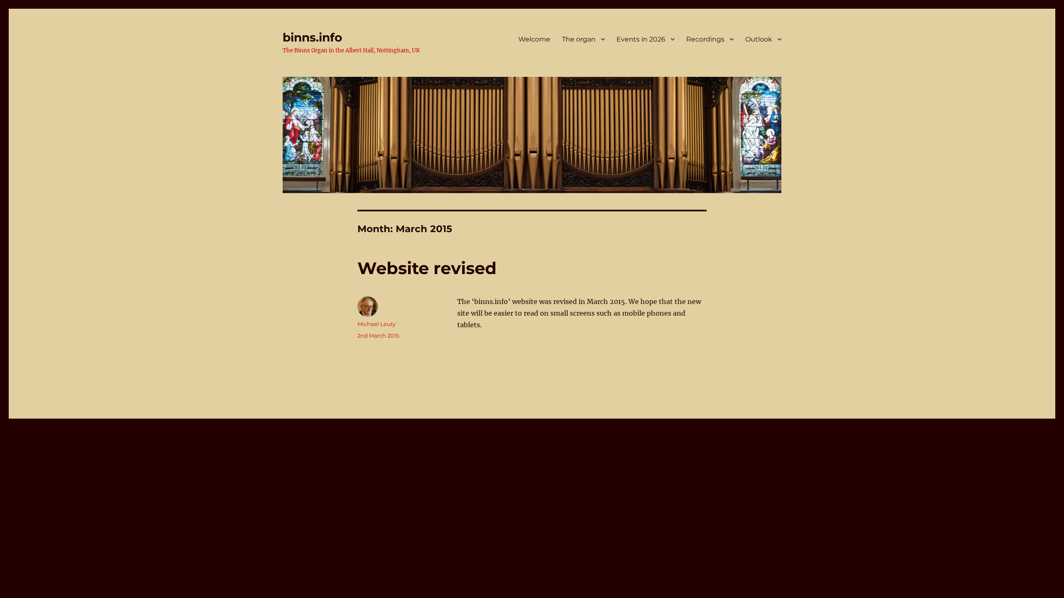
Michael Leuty (376, 324)
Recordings (705, 39)
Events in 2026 (640, 39)
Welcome (534, 39)
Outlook (758, 39)
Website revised (427, 268)
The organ (579, 39)
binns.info (312, 37)
